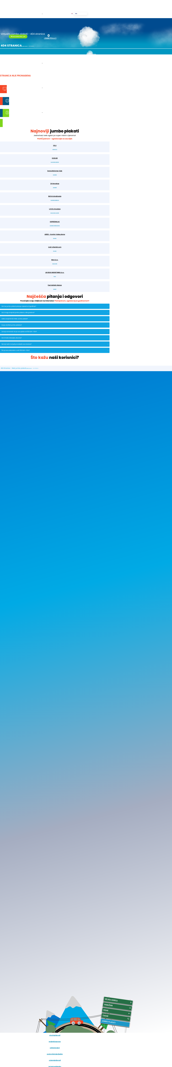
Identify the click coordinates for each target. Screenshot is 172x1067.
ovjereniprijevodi (55, 1060)
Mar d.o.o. (54, 260)
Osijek (54, 251)
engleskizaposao (55, 1042)
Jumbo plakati (50, 38)
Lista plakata (49, 112)
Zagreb (55, 174)
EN (77, 13)
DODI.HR (55, 158)
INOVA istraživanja (54, 196)
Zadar (54, 289)
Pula (55, 276)
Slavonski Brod (55, 162)
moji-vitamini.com (54, 247)
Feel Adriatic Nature (55, 285)
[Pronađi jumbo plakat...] (105, 14)
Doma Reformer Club (54, 171)
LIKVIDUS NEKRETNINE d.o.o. (54, 272)
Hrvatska (48, 63)
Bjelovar (54, 263)
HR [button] (73, 13)
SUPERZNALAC (55, 222)
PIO (45, 137)
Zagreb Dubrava (55, 200)
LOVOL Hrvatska (54, 209)
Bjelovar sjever (55, 213)
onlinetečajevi (55, 1048)
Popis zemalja (50, 87)
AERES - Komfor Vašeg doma (55, 234)
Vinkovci (54, 149)
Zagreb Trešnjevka (55, 225)
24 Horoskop (54, 184)
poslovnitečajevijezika (55, 1054)
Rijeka (54, 238)
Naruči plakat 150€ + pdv (18, 36)
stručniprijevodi (54, 1035)
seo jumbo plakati (15, 13)
